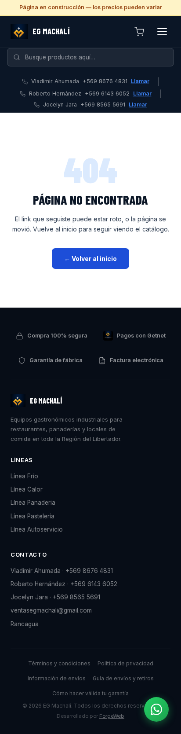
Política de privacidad (125, 663)
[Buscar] (16, 57)
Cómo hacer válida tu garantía (90, 693)
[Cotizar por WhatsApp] (156, 709)
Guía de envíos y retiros (123, 678)
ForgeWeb (111, 716)
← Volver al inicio (90, 258)
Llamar (140, 81)
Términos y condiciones (59, 663)
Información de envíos (57, 678)
